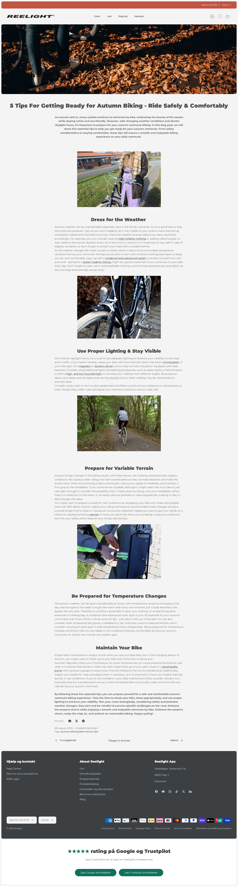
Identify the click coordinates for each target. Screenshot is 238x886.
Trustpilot (121, 4)
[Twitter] (183, 791)
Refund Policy (125, 828)
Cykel (97, 16)
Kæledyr (139, 16)
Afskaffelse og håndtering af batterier (213, 828)
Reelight (18, 828)
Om (82, 768)
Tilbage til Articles (119, 740)
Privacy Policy (107, 828)
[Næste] (157, 4)
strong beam (171, 362)
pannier (94, 514)
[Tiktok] (176, 791)
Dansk (225, 5)
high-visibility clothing (132, 238)
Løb (109, 16)
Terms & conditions (183, 828)
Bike (81, 731)
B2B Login (13, 778)
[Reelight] (31, 16)
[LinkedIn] (190, 791)
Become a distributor (93, 794)
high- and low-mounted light (84, 373)
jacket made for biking (97, 262)
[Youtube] (163, 791)
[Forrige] (80, 4)
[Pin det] (83, 721)
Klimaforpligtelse (90, 773)
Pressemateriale (89, 778)
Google (133, 4)
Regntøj (123, 16)
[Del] (69, 721)
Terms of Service (162, 828)
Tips (95, 731)
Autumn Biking (70, 731)
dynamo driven (104, 366)
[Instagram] (170, 791)
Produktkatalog (89, 784)
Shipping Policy (143, 828)
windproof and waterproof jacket (125, 258)
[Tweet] (76, 721)
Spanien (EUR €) (209, 5)
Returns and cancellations (22, 773)
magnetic (85, 366)
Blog (83, 799)
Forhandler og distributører (96, 789)
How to (89, 731)
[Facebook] (156, 791)
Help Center (14, 768)
